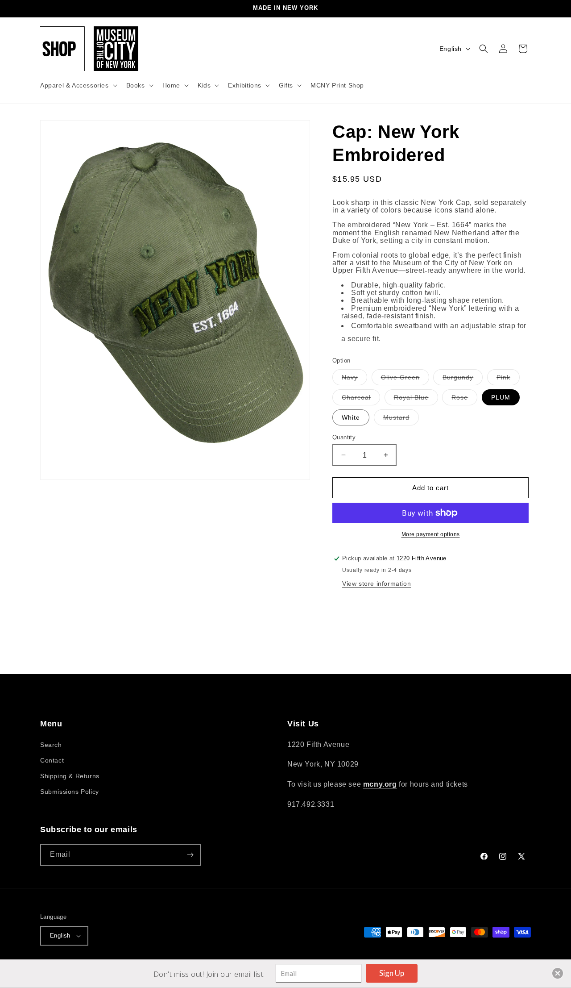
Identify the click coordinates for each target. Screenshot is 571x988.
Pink (508, 379)
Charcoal (361, 399)
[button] (78, 85)
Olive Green (405, 379)
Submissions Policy (69, 791)
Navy (354, 379)
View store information (376, 583)
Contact (52, 760)
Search (51, 744)
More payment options (430, 534)
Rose (464, 399)
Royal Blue (416, 399)
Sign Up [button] (391, 973)
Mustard (401, 419)
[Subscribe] (190, 855)
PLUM (500, 396)
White (351, 417)
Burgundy (463, 379)
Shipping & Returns (69, 776)
